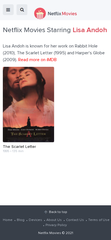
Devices (35, 220)
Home (8, 220)
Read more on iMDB (37, 59)
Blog (20, 220)
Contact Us (75, 220)
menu (8, 9)
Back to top (58, 212)
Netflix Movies (49, 233)
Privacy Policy (56, 225)
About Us (54, 220)
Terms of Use (99, 220)
